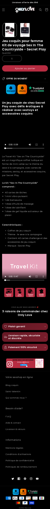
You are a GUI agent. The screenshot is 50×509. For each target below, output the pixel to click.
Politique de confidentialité (20, 460)
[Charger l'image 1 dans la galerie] (10, 30)
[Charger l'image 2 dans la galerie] (25, 30)
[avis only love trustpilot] (25, 93)
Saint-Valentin (13, 391)
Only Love (27, 508)
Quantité (6, 53)
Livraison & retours (15, 429)
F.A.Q (8, 416)
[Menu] (3, 10)
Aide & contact (13, 423)
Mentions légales (14, 448)
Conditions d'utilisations (18, 454)
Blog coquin (12, 385)
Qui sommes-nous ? (16, 398)
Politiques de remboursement (21, 467)
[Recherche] (40, 10)
